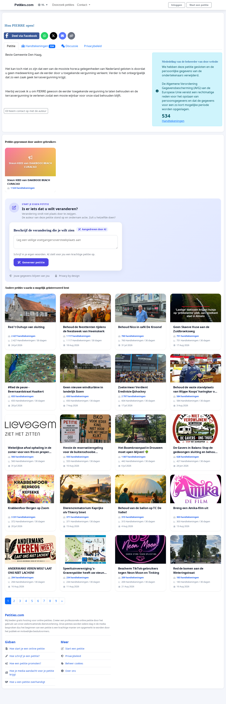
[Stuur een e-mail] (62, 35)
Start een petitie (199, 5)
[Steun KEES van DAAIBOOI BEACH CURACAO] (30, 170)
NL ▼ (44, 4)
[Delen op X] (53, 35)
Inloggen (176, 5)
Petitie (11, 46)
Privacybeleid (93, 46)
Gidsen (10, 642)
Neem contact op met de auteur (27, 111)
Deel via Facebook (24, 36)
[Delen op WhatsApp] (44, 35)
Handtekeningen (39, 46)
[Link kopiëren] (71, 35)
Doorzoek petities (63, 4)
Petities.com (23, 5)
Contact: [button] (82, 4)
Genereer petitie (33, 262)
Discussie (71, 46)
